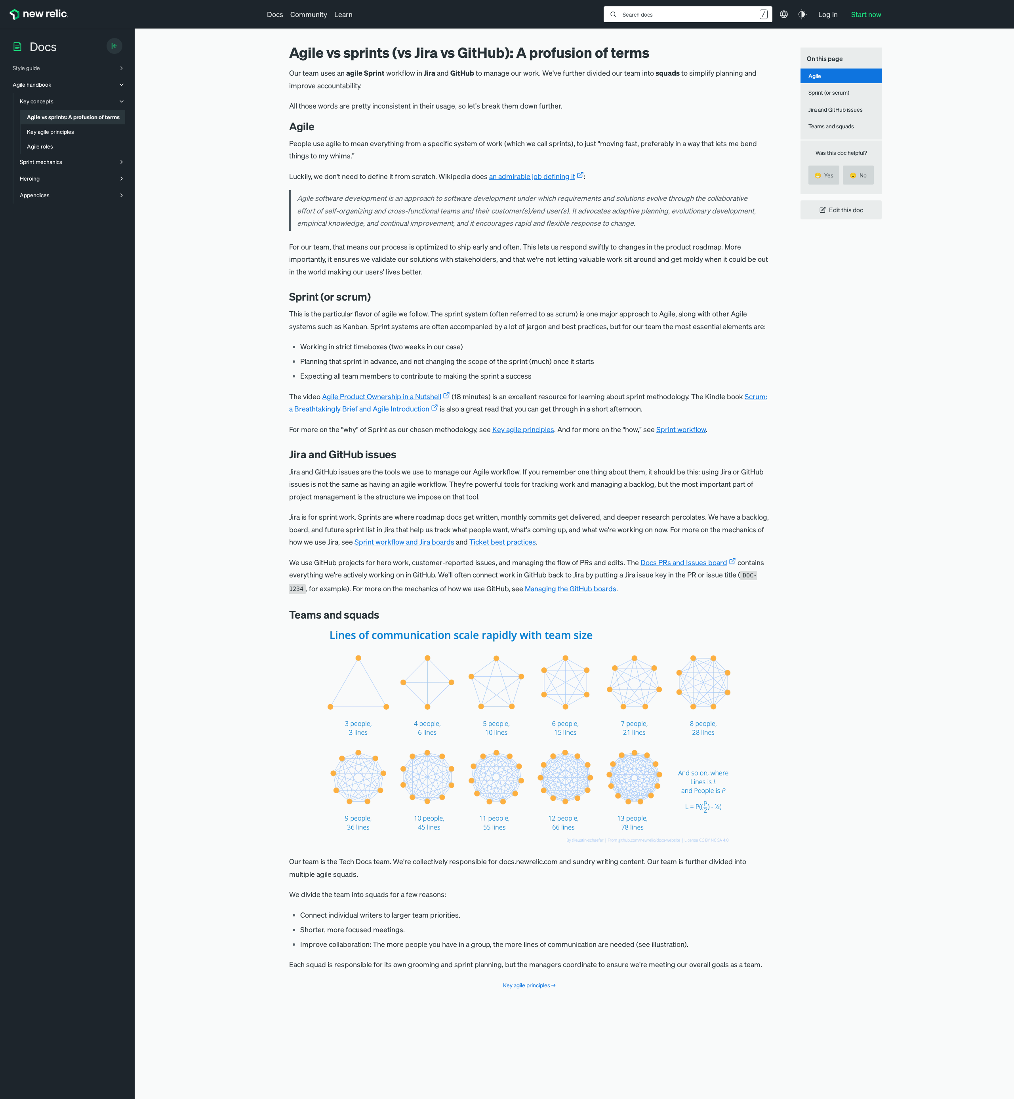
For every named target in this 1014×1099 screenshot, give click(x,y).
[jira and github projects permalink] (402, 454)
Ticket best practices (502, 541)
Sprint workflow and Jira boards (404, 541)
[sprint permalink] (377, 296)
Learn (343, 14)
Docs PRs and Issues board (683, 562)
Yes (823, 175)
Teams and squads (831, 126)
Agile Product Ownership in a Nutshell (381, 396)
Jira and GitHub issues (835, 109)
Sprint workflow (681, 429)
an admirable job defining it (532, 176)
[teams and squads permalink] (385, 614)
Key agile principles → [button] (529, 985)
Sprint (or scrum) (828, 92)
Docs (275, 14)
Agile (814, 75)
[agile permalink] (320, 126)
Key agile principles (523, 429)
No (858, 175)
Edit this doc (846, 210)
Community (308, 14)
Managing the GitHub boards (570, 588)
